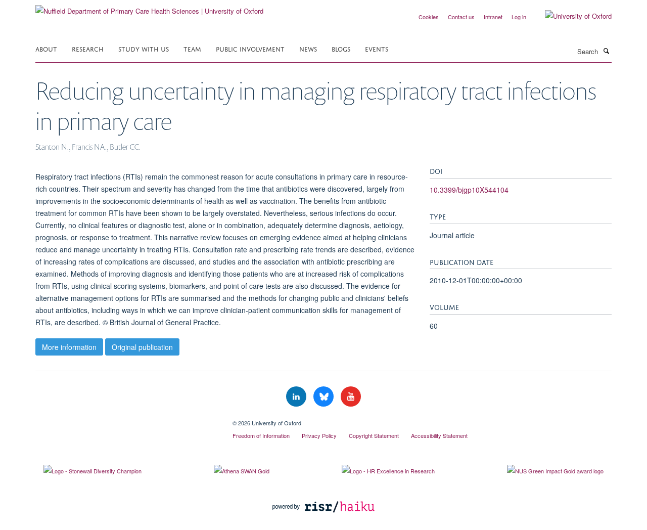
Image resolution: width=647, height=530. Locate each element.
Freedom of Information (261, 435)
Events (376, 48)
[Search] (606, 50)
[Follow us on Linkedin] (297, 397)
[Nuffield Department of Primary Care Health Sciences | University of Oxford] (149, 7)
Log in (519, 17)
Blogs (341, 48)
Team (192, 48)
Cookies (429, 17)
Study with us (143, 48)
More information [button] (69, 347)
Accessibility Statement (439, 435)
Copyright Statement (374, 435)
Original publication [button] (142, 347)
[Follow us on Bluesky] (324, 397)
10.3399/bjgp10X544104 (469, 190)
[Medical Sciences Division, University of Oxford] (126, 419)
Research (88, 48)
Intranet (493, 17)
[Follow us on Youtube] (351, 397)
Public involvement (250, 48)
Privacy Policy (319, 435)
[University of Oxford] (571, 16)
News (308, 48)
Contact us (461, 17)
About (46, 48)
